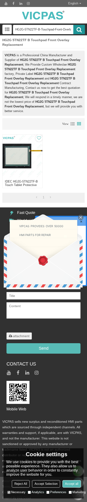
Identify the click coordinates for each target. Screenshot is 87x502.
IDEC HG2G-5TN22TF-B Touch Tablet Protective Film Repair (21, 185)
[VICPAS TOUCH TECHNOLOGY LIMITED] (43, 15)
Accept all (71, 483)
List (72, 123)
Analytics (38, 492)
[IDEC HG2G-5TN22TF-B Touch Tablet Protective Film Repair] (22, 156)
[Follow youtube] (6, 3)
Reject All (20, 483)
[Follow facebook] (13, 3)
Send (43, 348)
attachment (21, 336)
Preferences (58, 492)
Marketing (79, 492)
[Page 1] (36, 197)
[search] (79, 29)
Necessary (18, 492)
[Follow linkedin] (21, 3)
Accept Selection (46, 483)
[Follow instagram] (28, 3)
